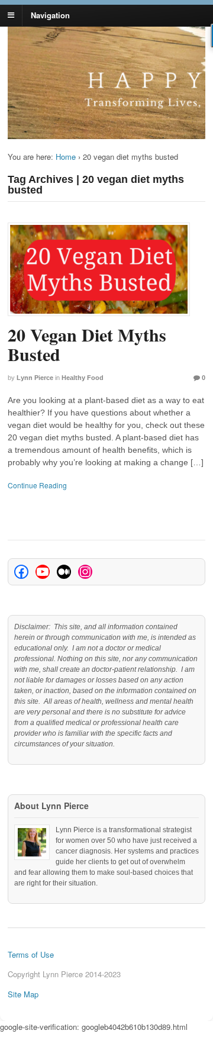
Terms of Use (31, 954)
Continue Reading (37, 485)
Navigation (50, 14)
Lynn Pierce (35, 377)
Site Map (23, 994)
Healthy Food (83, 377)
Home (66, 156)
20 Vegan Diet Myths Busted (87, 344)
